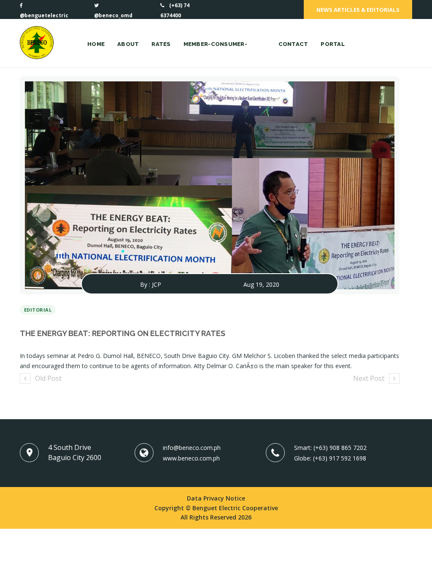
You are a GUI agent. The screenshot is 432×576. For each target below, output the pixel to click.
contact (293, 44)
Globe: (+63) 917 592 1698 (330, 458)
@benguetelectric (44, 15)
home (96, 44)
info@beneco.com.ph (192, 448)
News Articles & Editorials (358, 9)
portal (333, 44)
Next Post (368, 378)
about (128, 44)
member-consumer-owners (215, 54)
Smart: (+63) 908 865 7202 (330, 448)
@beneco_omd (113, 15)
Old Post (48, 378)
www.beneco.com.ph (191, 458)
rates (160, 44)
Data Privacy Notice (216, 498)
